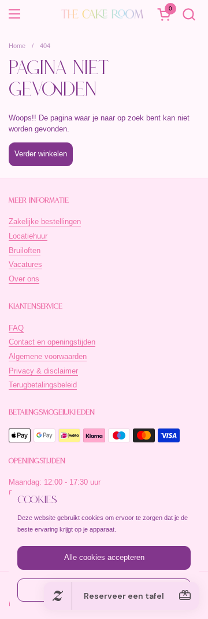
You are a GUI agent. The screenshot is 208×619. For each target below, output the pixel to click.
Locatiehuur (28, 236)
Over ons (24, 278)
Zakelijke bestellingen (45, 221)
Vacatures (25, 264)
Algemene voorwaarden (48, 356)
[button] (188, 14)
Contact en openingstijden (52, 342)
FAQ (16, 328)
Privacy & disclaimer (43, 371)
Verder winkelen (40, 153)
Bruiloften (24, 250)
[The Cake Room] (102, 14)
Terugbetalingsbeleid (43, 384)
